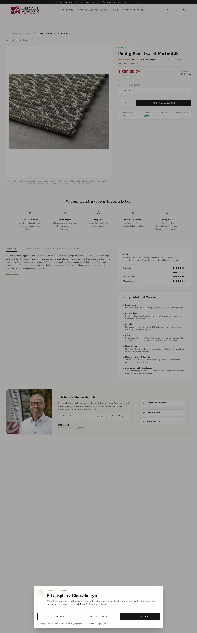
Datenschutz (90, 623)
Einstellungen (100, 616)
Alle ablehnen (57, 616)
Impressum (101, 623)
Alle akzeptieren (140, 616)
